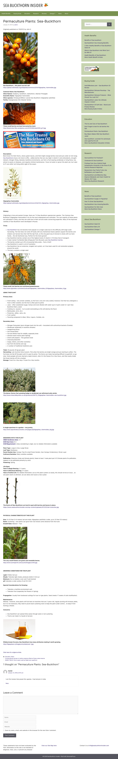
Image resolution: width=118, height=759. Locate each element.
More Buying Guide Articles (93, 109)
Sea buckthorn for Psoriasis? (94, 158)
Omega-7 (52, 13)
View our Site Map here (49, 745)
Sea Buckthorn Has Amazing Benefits (97, 43)
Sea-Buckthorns (8, 158)
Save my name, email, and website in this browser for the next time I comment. (30, 730)
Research (36, 13)
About (66, 13)
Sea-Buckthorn (12, 230)
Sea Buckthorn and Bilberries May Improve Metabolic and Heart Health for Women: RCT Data (97, 177)
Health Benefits (6, 13)
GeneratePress (71, 756)
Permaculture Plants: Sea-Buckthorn (96, 131)
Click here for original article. (12, 652)
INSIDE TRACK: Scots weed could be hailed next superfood (21, 660)
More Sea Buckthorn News (93, 209)
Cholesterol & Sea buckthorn (94, 160)
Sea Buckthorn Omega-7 (92, 229)
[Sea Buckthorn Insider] (25, 5)
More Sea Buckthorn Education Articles (97, 143)
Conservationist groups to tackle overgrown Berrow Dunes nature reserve (25, 658)
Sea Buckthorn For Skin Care (94, 207)
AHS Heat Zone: (8, 442)
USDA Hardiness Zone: (10, 440)
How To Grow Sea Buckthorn (94, 201)
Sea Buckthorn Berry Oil (92, 227)
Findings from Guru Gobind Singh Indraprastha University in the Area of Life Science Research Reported (98, 165)
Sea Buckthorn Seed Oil (92, 224)
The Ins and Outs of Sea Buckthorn (96, 124)
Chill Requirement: (9, 444)
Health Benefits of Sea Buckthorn (95, 55)
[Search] (109, 24)
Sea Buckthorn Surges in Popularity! (96, 199)
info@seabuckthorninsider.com (99, 745)
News (60, 13)
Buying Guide (17, 13)
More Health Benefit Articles (94, 57)
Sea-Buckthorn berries (55, 240)
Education (27, 13)
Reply (7, 683)
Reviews (44, 13)
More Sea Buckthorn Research (94, 181)
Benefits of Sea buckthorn (93, 40)
